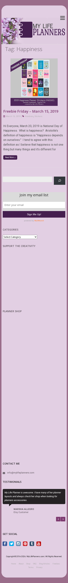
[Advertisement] (22, 281)
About (21, 564)
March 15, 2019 (13, 116)
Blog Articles (44, 564)
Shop (28, 564)
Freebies (29, 116)
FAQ (34, 564)
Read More (9, 157)
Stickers (38, 116)
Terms (31, 567)
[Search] (59, 181)
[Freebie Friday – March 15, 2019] (34, 61)
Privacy (39, 567)
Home (13, 564)
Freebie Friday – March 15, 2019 (30, 111)
